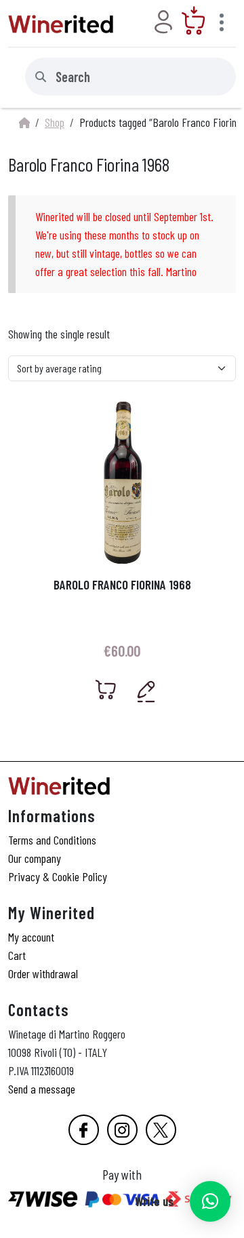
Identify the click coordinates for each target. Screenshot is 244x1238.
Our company (34, 858)
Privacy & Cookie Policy (57, 876)
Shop (54, 122)
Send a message (41, 1088)
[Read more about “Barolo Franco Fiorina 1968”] (106, 689)
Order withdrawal (43, 973)
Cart (17, 955)
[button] (210, 1201)
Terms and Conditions (52, 839)
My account (31, 936)
